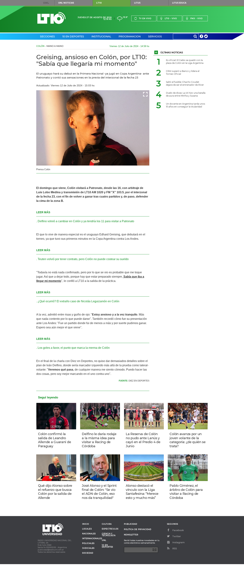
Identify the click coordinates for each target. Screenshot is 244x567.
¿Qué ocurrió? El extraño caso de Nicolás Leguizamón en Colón (78, 301)
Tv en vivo (145, 18)
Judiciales (88, 548)
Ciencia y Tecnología (109, 534)
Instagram (178, 542)
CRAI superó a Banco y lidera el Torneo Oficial (182, 72)
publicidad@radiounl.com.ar (51, 550)
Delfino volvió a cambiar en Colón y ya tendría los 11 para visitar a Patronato (86, 221)
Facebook (178, 530)
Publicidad (130, 524)
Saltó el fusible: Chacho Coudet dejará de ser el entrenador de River (185, 83)
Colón (40, 46)
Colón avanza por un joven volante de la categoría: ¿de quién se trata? (187, 440)
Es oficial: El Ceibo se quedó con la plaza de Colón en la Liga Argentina (184, 61)
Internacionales (90, 538)
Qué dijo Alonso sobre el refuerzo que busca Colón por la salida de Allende (55, 492)
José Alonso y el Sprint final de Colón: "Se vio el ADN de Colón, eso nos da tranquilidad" (99, 492)
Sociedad (87, 553)
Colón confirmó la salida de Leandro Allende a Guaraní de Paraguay (54, 440)
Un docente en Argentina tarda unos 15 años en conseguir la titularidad (185, 105)
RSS (174, 548)
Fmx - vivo (196, 18)
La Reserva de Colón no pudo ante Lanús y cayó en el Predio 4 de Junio (143, 440)
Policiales (88, 543)
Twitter (176, 536)
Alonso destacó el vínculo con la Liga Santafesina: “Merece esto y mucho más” (142, 492)
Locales (87, 529)
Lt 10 (51, 18)
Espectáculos (110, 529)
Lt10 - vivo (171, 18)
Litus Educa (179, 2)
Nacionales (89, 534)
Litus (137, 2)
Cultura (107, 524)
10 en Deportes (73, 36)
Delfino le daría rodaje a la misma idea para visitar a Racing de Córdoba (99, 440)
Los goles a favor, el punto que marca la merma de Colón (74, 347)
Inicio (85, 524)
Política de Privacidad (137, 529)
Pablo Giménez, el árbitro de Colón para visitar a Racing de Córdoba (186, 492)
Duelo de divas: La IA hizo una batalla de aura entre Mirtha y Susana (185, 94)
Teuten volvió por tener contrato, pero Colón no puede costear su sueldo (83, 259)
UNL (46, 3)
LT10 (98, 2)
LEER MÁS (43, 212)
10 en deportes (107, 546)
